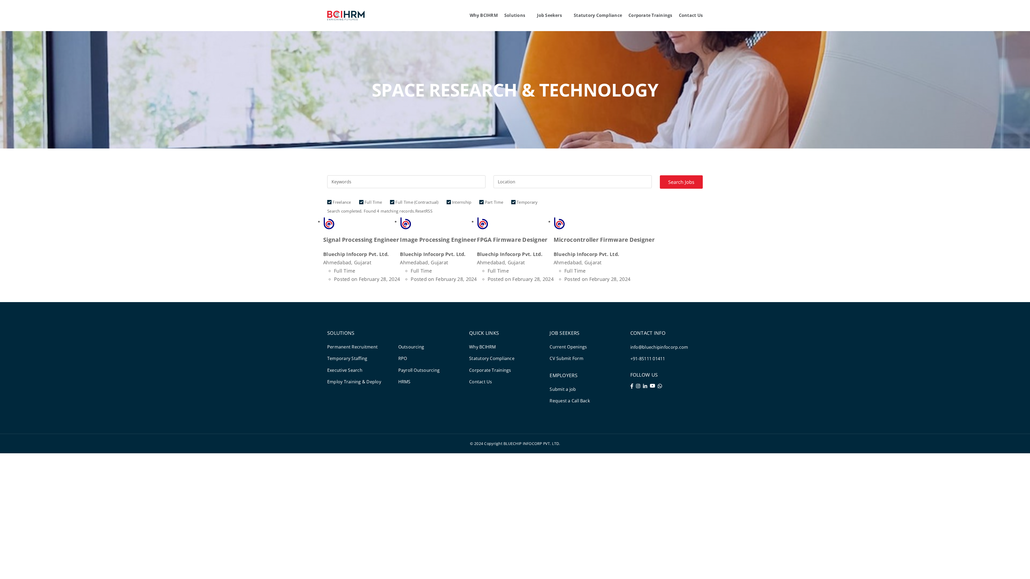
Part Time (493, 202)
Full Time (372, 202)
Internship (461, 202)
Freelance (341, 202)
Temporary (527, 202)
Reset (420, 211)
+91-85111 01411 (647, 359)
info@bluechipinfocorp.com (659, 347)
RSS (428, 211)
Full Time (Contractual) (416, 202)
